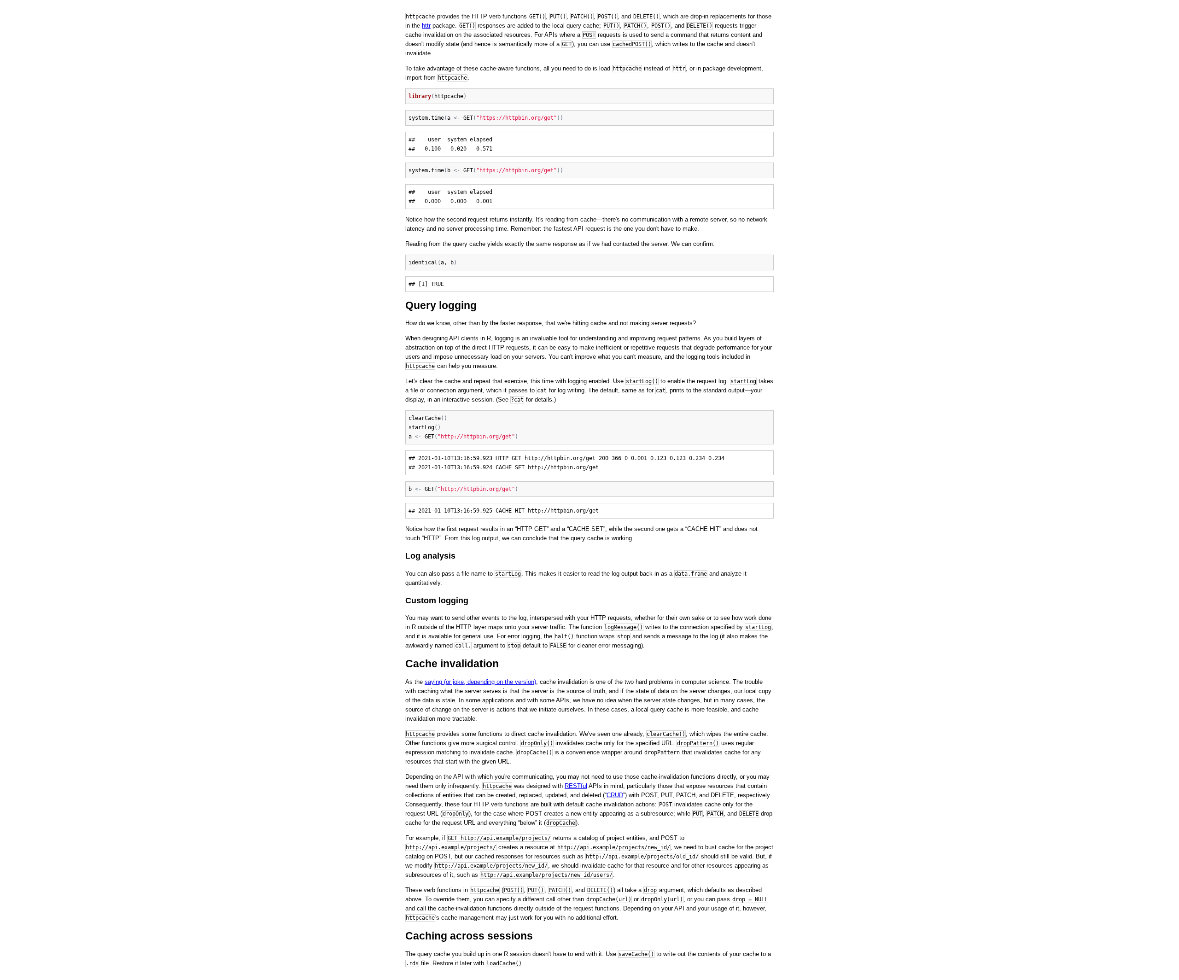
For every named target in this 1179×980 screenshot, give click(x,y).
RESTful (576, 785)
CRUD (615, 795)
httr (426, 25)
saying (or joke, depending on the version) (480, 681)
